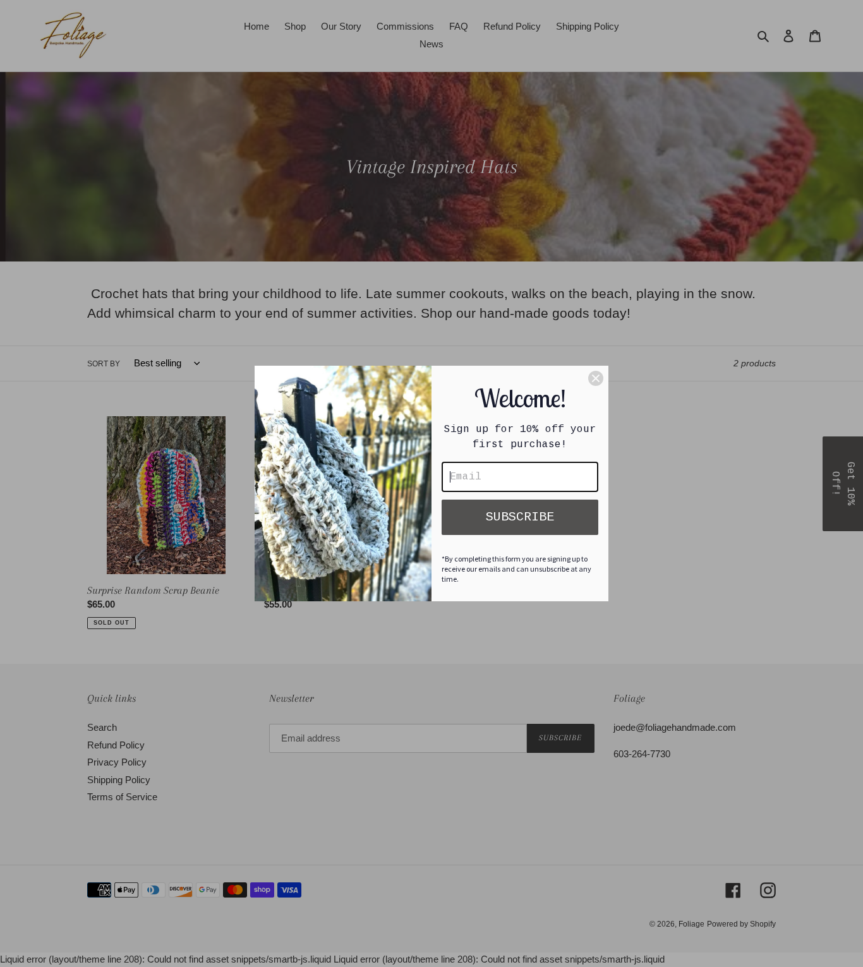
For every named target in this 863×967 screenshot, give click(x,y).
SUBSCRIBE (520, 517)
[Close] (595, 378)
